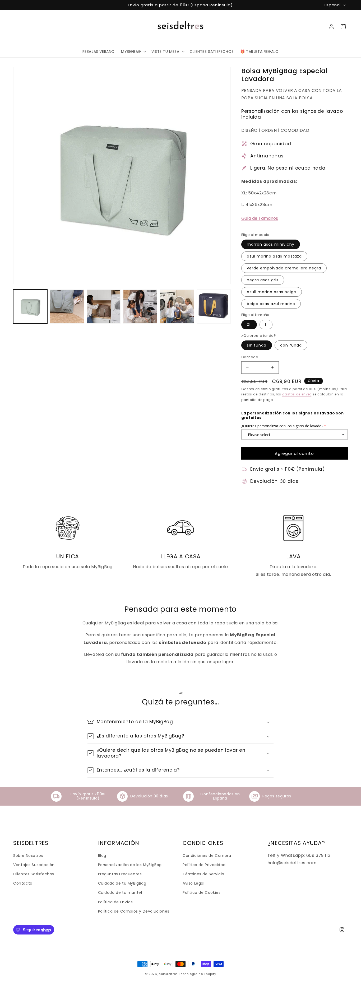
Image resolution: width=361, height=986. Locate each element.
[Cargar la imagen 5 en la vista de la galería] (177, 306)
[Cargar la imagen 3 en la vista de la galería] (104, 306)
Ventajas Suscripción (34, 864)
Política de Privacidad (204, 864)
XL (249, 324)
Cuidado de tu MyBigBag (122, 883)
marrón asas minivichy (270, 244)
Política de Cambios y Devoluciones (133, 911)
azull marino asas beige (271, 292)
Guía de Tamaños (259, 218)
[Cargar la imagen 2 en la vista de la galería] (67, 306)
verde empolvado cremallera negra (284, 268)
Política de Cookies (201, 892)
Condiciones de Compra (207, 855)
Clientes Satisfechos (33, 874)
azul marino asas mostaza (274, 256)
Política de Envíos (115, 902)
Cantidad (249, 356)
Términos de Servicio (203, 874)
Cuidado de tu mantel (120, 892)
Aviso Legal (194, 883)
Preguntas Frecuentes (120, 874)
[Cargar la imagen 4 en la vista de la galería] (140, 306)
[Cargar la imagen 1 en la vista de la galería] (30, 306)
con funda (291, 345)
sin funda (256, 345)
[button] (133, 51)
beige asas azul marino (271, 303)
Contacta (23, 883)
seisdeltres (168, 974)
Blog (102, 855)
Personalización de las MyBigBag (130, 864)
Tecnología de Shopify (197, 974)
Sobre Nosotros (28, 855)
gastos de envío (297, 394)
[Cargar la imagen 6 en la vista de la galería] (214, 306)
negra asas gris (263, 280)
